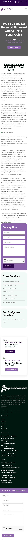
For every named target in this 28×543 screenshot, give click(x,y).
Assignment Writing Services (11, 281)
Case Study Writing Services (8, 453)
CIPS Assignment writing (7, 441)
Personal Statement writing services (11, 115)
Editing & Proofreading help (8, 463)
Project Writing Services (9, 288)
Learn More (10, 351)
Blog (2, 426)
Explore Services (11, 369)
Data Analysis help (6, 480)
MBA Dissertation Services (10, 295)
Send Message (8, 535)
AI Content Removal (6, 475)
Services (3, 424)
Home (14, 39)
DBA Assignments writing (8, 443)
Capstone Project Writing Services (10, 467)
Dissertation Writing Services (9, 472)
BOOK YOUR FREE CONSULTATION (11, 346)
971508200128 (7, 2)
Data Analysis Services (9, 302)
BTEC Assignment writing (8, 448)
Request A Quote (14, 47)
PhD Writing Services (8, 292)
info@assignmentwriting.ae (20, 2)
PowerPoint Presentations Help (9, 451)
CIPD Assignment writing (7, 446)
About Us (3, 421)
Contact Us (4, 429)
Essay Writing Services (9, 298)
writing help (10, 215)
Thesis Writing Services (9, 285)
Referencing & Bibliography (8, 477)
